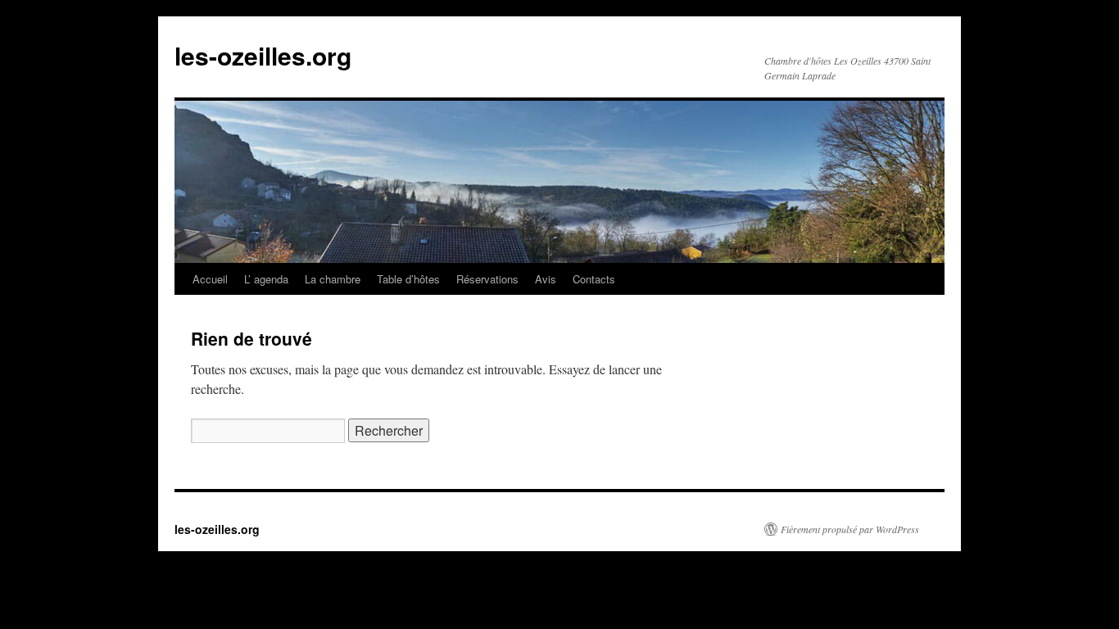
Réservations (487, 279)
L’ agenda (266, 279)
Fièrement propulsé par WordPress (850, 529)
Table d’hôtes (408, 279)
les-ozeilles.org (262, 55)
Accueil (210, 279)
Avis (545, 279)
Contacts (594, 279)
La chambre (332, 279)
